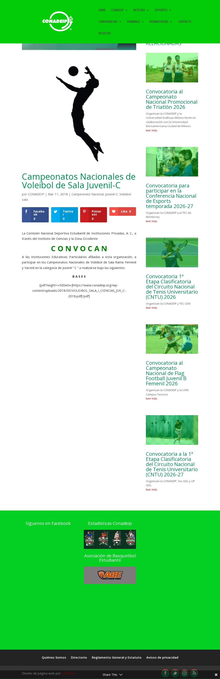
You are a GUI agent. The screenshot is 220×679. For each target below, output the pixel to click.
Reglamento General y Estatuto (117, 657)
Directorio (79, 657)
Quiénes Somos (54, 657)
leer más (151, 130)
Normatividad (159, 21)
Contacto (184, 21)
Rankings (133, 21)
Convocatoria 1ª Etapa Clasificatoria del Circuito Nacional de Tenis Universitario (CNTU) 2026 (172, 286)
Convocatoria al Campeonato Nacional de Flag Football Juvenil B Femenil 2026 (166, 373)
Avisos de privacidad (162, 657)
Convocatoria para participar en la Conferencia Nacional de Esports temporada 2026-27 (171, 196)
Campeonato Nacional (88, 194)
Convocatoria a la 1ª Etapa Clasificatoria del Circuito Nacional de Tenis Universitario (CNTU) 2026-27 (172, 464)
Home (102, 10)
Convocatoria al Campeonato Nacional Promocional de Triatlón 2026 (171, 99)
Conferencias (108, 21)
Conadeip (117, 10)
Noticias (139, 10)
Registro (105, 33)
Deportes (161, 10)
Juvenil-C (111, 194)
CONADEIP (36, 194)
